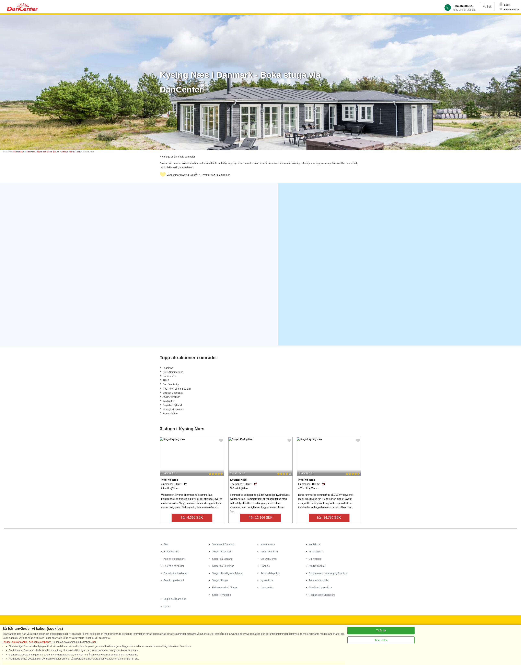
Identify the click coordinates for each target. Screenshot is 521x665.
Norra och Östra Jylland (48, 152)
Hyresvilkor (266, 580)
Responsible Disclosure (322, 594)
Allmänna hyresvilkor (320, 587)
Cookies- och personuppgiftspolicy (328, 573)
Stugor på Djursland (223, 566)
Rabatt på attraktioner (175, 573)
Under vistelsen (269, 551)
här (94, 642)
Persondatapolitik (270, 573)
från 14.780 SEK (329, 517)
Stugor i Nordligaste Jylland (227, 573)
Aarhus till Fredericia (70, 152)
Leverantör (266, 587)
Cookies (265, 566)
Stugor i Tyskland (221, 594)
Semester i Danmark (223, 544)
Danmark (30, 152)
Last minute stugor (174, 566)
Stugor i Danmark (221, 551)
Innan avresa (267, 544)
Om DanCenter (268, 558)
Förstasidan (18, 152)
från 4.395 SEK (192, 517)
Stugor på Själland (222, 558)
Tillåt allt (381, 630)
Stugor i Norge (220, 580)
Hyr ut (167, 606)
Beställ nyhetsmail (174, 580)
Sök (488, 6)
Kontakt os (314, 544)
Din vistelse (315, 558)
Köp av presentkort (174, 558)
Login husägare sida (175, 599)
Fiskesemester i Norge (224, 587)
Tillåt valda (381, 640)
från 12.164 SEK (261, 517)
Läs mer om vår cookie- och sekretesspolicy (26, 642)
